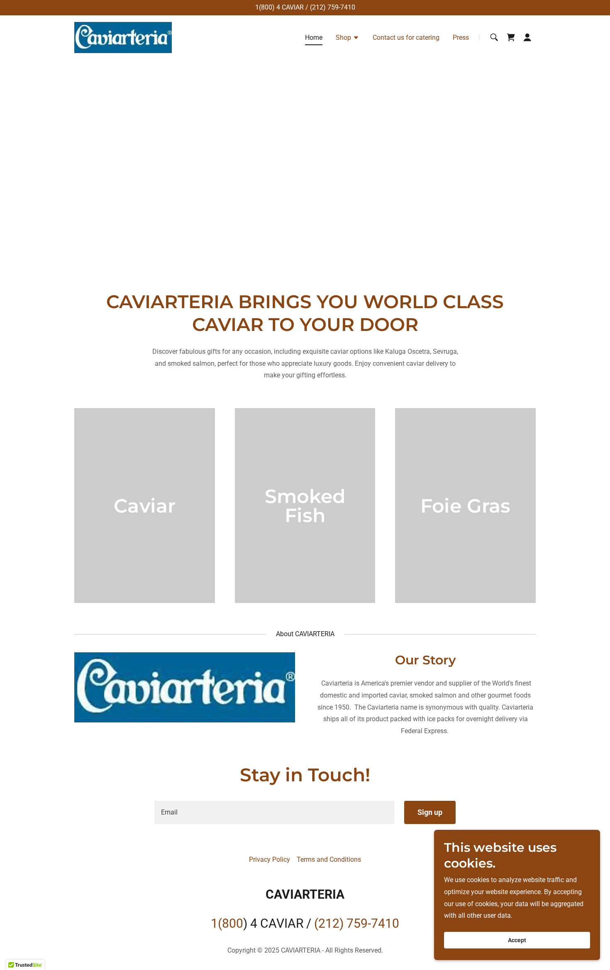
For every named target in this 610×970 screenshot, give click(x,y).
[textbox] (274, 812)
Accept (517, 940)
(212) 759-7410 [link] (332, 7)
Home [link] (313, 37)
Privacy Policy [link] (269, 859)
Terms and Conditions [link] (329, 859)
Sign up (429, 812)
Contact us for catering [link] (406, 37)
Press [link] (461, 37)
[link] (123, 37)
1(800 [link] (263, 7)
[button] (347, 38)
